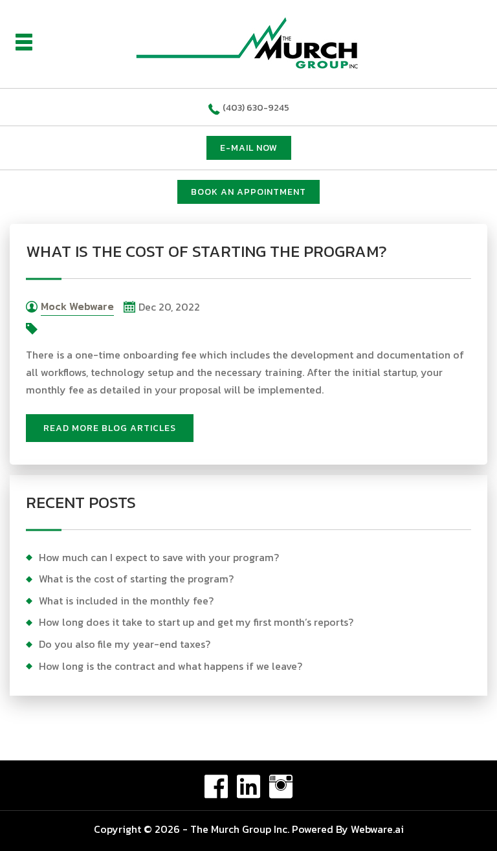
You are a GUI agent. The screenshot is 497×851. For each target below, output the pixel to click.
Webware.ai (377, 829)
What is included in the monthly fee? (126, 600)
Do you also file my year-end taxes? (124, 644)
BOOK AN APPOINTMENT (248, 192)
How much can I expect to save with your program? (159, 557)
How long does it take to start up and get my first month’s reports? (196, 622)
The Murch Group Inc (238, 829)
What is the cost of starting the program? (136, 578)
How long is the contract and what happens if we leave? (170, 666)
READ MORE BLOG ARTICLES (109, 428)
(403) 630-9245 (256, 108)
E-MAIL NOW (249, 148)
